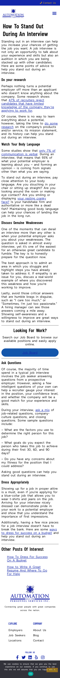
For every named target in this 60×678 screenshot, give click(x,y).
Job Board (30, 352)
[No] (52, 670)
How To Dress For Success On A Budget (27, 558)
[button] (54, 13)
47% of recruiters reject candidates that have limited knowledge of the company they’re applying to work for (27, 105)
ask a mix (42, 410)
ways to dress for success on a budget (29, 531)
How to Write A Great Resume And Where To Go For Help (27, 570)
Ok (30, 674)
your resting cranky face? (23, 200)
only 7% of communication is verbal (28, 152)
